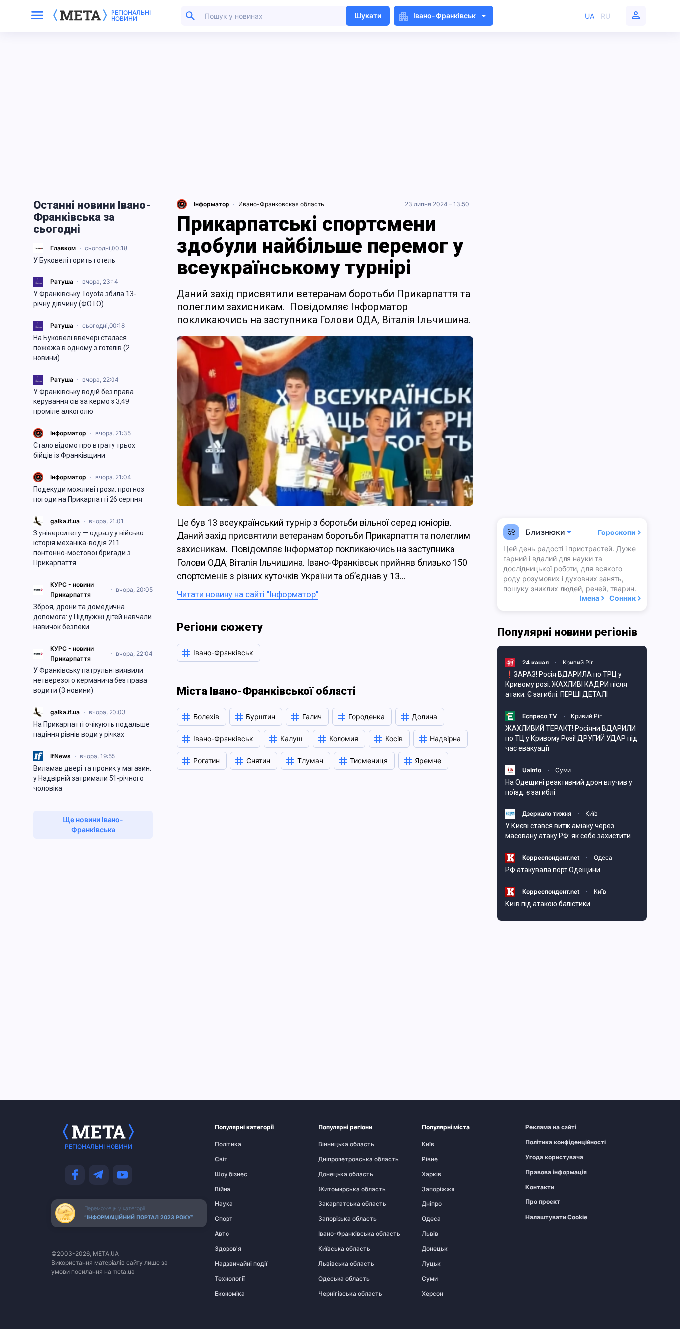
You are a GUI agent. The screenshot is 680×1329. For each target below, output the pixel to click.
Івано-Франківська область (337, 1233)
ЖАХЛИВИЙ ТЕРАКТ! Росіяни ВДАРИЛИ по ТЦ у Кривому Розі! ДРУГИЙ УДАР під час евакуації (571, 738)
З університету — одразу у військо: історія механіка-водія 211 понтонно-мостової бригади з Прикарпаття (89, 548)
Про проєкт (542, 1201)
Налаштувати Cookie (556, 1217)
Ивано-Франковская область (281, 204)
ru (605, 16)
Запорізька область (337, 1218)
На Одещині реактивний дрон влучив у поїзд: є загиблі (568, 787)
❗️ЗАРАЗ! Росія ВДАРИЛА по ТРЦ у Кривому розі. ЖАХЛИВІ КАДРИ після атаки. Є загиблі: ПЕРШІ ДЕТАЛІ (566, 684)
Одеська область (337, 1278)
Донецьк (435, 1248)
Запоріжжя (438, 1189)
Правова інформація (544, 1172)
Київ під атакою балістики (547, 904)
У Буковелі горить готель (74, 260)
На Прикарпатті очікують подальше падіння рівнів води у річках (91, 729)
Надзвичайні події (234, 1263)
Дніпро (432, 1203)
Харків (431, 1174)
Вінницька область (337, 1144)
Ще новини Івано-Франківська (93, 824)
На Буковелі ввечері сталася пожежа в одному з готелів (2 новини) (81, 348)
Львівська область (337, 1263)
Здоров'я (228, 1248)
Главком (63, 248)
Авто (222, 1233)
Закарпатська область (337, 1203)
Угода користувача (544, 1157)
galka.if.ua (65, 521)
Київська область (337, 1248)
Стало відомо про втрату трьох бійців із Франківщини (84, 450)
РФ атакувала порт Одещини (552, 870)
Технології (230, 1278)
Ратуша (61, 281)
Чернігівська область (337, 1293)
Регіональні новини (131, 16)
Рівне (430, 1159)
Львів (430, 1233)
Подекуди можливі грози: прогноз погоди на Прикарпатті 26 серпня (88, 494)
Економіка (230, 1293)
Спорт (224, 1218)
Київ (591, 813)
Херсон (432, 1293)
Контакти (539, 1187)
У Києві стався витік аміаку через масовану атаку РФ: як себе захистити (568, 831)
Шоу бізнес (231, 1174)
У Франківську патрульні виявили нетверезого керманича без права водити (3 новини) (90, 680)
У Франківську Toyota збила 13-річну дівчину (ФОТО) (84, 299)
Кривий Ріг (578, 662)
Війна (222, 1189)
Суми (563, 770)
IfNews (60, 756)
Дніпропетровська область (337, 1159)
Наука (224, 1203)
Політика (228, 1144)
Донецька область (337, 1174)
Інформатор (68, 433)
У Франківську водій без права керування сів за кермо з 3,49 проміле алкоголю (83, 401)
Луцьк (431, 1263)
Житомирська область (337, 1189)
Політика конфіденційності (544, 1142)
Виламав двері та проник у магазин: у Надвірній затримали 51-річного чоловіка (92, 778)
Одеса (603, 857)
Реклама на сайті (544, 1127)
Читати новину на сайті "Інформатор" (247, 594)
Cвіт (221, 1159)
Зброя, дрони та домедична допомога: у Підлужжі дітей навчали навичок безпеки (92, 617)
